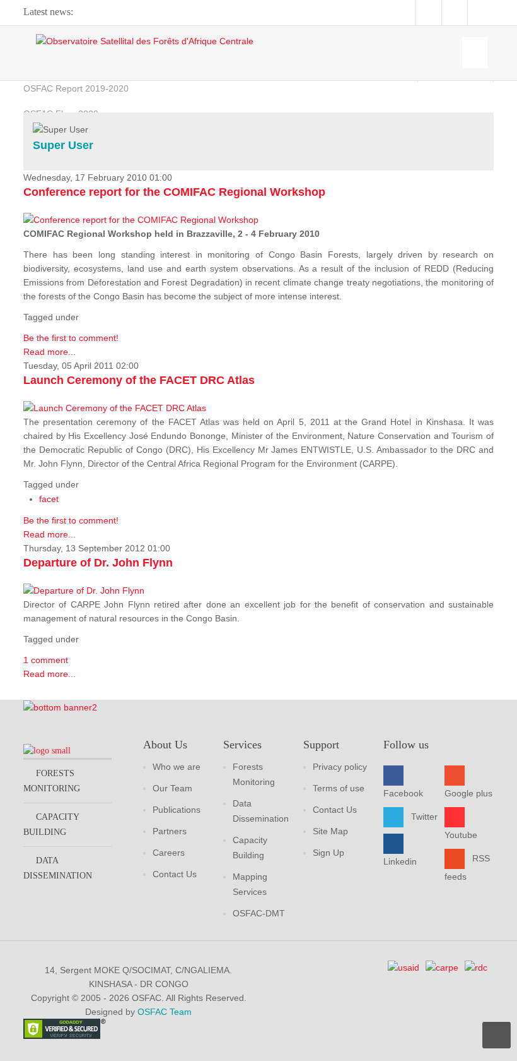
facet (49, 499)
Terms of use (338, 788)
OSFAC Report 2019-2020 (76, 88)
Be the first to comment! (71, 338)
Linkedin (400, 861)
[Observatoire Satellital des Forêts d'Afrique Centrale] (144, 40)
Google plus (468, 793)
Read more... (49, 352)
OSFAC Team (164, 1012)
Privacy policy (340, 767)
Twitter (424, 817)
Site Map (330, 831)
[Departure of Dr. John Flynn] (83, 590)
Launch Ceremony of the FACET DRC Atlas (139, 380)
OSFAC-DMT (259, 913)
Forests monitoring (51, 781)
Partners (170, 831)
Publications (176, 810)
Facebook (403, 793)
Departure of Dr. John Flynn (98, 562)
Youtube (460, 835)
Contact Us (175, 874)
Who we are (176, 767)
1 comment (45, 660)
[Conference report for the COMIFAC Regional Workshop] (140, 219)
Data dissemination (57, 868)
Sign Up (328, 853)
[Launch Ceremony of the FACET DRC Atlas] (114, 407)
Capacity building (51, 824)
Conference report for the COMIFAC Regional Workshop (174, 192)
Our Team (172, 788)
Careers (169, 853)
